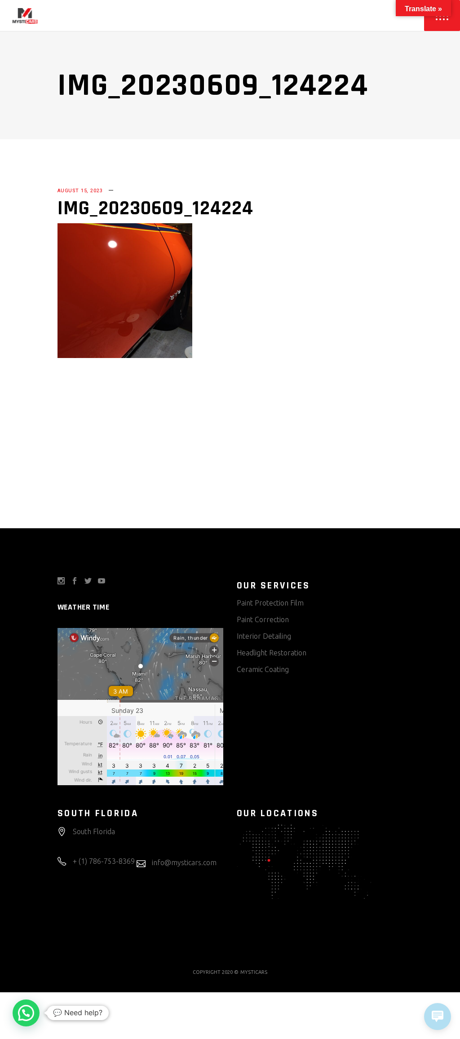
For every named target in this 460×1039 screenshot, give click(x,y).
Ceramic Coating (263, 669)
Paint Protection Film (270, 603)
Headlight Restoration (271, 653)
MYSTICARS (253, 972)
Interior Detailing (264, 636)
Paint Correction (263, 619)
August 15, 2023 (80, 191)
